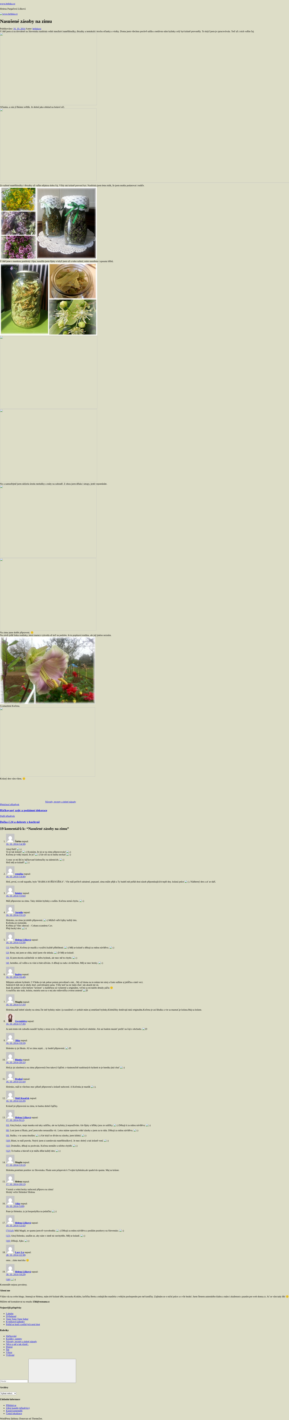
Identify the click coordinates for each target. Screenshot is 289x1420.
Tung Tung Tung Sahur (17, 1319)
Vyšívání (10, 1355)
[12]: (8, 1151)
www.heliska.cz (7, 3)
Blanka (18, 1059)
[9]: (7, 1135)
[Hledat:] (14, 1381)
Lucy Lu (19, 1252)
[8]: (7, 1130)
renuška (19, 874)
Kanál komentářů (14, 1410)
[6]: (7, 1125)
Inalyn (18, 974)
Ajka (17, 1203)
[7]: (7, 1230)
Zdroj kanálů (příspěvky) (18, 1408)
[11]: (8, 1145)
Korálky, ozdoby (14, 1339)
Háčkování (11, 1336)
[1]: (7, 947)
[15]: (8, 1235)
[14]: (11, 1230)
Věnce (9, 1352)
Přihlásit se (11, 1405)
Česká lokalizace (14, 1413)
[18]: (8, 1279)
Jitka (17, 1040)
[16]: (8, 1241)
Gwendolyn (21, 1021)
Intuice (18, 893)
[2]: (7, 952)
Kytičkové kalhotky (15, 1321)
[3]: (7, 958)
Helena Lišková (23, 939)
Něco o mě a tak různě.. (17, 1344)
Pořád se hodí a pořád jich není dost (23, 1324)
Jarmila (19, 912)
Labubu (9, 1313)
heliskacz (37, 28)
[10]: (8, 1140)
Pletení (9, 1347)
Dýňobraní (11, 1316)
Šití (7, 1349)
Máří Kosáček (22, 1098)
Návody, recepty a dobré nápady (60, 802)
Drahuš (19, 1079)
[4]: (7, 963)
